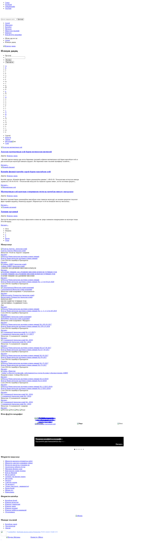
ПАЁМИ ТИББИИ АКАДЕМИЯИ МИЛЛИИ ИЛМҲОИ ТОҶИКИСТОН (28, 274)
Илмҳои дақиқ (10, 506)
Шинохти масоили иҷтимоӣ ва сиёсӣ (18, 461)
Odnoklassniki (10, 6)
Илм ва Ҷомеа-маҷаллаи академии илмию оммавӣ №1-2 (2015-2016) (26, 388)
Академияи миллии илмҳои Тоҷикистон (29, 532)
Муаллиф (8, 141)
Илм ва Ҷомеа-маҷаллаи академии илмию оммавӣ (19, 258)
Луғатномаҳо (10, 512)
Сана (7, 143)
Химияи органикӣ (9, 211)
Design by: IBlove (37, 537)
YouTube (8, 8)
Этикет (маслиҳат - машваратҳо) (17, 486)
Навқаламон (9, 492)
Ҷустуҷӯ (20, 19)
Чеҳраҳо (8, 480)
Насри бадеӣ (9, 488)
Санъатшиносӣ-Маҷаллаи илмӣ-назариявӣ (16, 289)
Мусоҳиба (9, 478)
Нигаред (4, 254)
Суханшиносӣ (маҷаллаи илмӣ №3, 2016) (16, 342)
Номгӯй (8, 137)
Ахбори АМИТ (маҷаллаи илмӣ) (13, 266)
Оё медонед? (10, 484)
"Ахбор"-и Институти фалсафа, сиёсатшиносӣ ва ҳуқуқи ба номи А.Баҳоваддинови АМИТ (34, 373)
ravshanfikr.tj (12, 532)
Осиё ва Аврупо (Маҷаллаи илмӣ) (13, 251)
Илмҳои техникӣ (11, 508)
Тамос (7, 3)
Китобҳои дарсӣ (11, 524)
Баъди (7, 238)
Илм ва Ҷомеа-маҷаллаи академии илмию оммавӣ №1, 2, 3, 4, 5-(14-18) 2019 (29, 311)
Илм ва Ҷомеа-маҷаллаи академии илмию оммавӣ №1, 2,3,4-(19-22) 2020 (27, 282)
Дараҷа (7, 139)
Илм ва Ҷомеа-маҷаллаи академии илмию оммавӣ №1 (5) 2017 (24, 365)
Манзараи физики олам (13, 469)
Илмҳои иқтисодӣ (11, 502)
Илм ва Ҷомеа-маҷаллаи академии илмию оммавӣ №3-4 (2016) (24, 381)
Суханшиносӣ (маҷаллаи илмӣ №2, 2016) (16, 396)
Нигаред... (4, 165)
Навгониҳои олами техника (15, 471)
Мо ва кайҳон (10, 475)
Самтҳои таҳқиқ (11, 482)
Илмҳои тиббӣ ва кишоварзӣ (15, 510)
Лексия (7, 528)
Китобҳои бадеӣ (11, 500)
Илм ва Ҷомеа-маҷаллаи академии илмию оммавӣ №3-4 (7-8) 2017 (25, 350)
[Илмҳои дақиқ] (9, 46)
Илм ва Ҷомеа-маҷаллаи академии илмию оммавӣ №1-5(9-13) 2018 (25, 326)
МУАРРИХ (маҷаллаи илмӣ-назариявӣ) (15, 319)
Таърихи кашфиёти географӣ (48, 439)
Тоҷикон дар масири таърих (15, 476)
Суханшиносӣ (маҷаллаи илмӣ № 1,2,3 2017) (17, 334)
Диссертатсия (10, 526)
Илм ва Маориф (11, 473)
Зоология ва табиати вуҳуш (15, 467)
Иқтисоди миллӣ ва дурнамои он (17, 465)
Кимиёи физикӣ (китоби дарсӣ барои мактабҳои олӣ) (26, 171)
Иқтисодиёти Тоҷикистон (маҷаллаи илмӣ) (17, 297)
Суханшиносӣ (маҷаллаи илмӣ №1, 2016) (16, 404)
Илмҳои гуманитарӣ (12, 504)
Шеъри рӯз (9, 490)
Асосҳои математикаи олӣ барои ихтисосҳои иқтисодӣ (26, 152)
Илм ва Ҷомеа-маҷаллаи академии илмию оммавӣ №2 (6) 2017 (24, 357)
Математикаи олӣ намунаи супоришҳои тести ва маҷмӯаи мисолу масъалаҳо (37, 191)
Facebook (8, 4)
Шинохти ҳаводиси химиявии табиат (19, 463)
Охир (7, 240)
